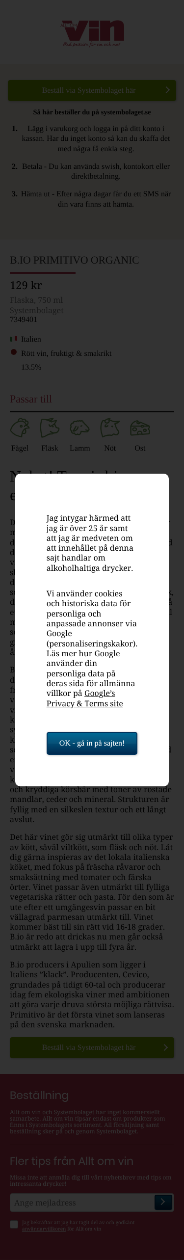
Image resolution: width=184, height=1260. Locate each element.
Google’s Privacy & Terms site (85, 698)
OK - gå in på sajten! (92, 743)
